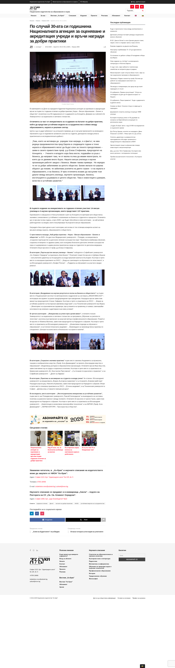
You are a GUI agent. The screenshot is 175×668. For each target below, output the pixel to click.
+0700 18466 (34, 575)
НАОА (76, 503)
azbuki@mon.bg (62, 486)
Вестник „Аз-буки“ (58, 15)
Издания (83, 15)
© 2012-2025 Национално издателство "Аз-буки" (44, 598)
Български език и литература (99, 558)
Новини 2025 (45, 20)
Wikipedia (85, 2)
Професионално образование (100, 571)
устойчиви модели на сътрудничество (92, 503)
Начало (33, 15)
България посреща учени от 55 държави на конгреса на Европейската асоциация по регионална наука (124, 120)
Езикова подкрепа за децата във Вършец (124, 46)
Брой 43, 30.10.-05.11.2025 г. (59, 20)
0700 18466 (41, 482)
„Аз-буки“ (38, 47)
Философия (93, 578)
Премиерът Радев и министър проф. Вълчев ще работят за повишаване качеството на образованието (126, 81)
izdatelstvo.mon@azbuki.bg (45, 486)
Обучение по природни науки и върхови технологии (100, 567)
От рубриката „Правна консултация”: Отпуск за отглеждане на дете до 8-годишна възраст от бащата (125, 94)
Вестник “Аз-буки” (66, 582)
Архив (61, 587)
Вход (133, 2)
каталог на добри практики (64, 503)
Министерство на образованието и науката (65, 2)
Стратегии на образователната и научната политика (101, 555)
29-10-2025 (48, 47)
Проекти (94, 15)
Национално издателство (40, 2)
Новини (38, 20)
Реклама (104, 15)
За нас (43, 15)
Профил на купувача (138, 598)
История (92, 573)
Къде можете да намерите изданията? (68, 555)
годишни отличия (42, 503)
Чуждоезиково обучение (98, 576)
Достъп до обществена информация (104, 598)
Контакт (127, 15)
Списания (72, 15)
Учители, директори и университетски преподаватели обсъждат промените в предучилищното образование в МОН (123, 139)
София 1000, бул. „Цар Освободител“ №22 (51, 499)
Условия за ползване (124, 598)
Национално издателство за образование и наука (50, 12)
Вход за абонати (65, 558)
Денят (52, 503)
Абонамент (116, 15)
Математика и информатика (99, 564)
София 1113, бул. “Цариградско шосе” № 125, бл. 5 (54, 477)
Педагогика (93, 561)
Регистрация (141, 2)
